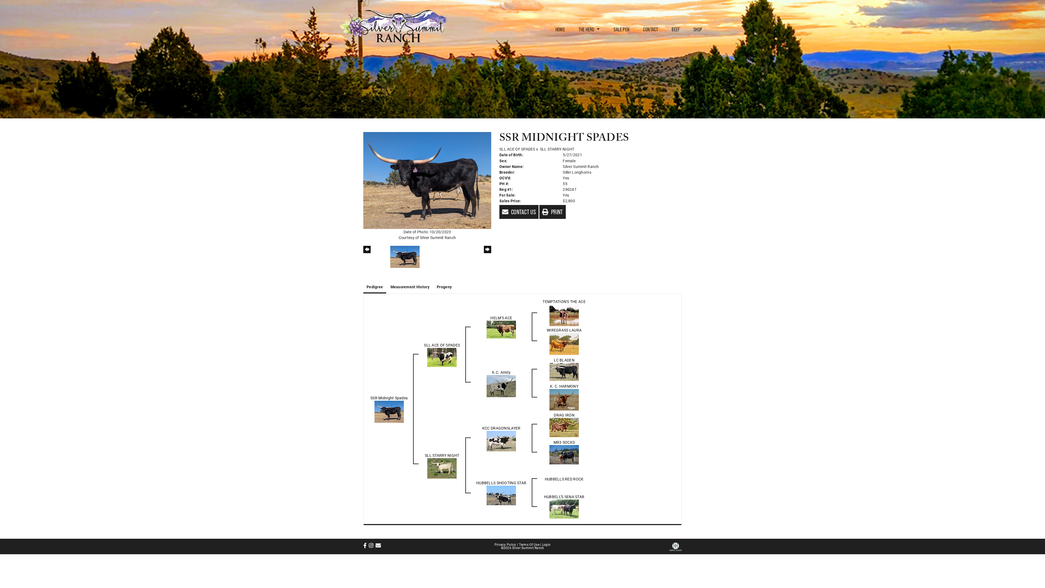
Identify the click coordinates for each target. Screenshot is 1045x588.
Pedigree (375, 286)
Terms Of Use (529, 544)
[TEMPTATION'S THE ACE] (564, 314)
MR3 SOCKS (564, 442)
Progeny (444, 286)
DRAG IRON (564, 415)
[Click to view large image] (427, 180)
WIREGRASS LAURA (564, 330)
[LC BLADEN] (564, 371)
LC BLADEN (564, 360)
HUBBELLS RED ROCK (564, 479)
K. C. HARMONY (564, 386)
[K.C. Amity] (501, 385)
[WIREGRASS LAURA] (564, 343)
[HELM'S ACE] (501, 329)
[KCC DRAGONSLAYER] (501, 440)
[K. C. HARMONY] (564, 399)
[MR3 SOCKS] (564, 454)
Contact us (523, 212)
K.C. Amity (501, 372)
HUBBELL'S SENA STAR (564, 496)
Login (546, 544)
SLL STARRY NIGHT (557, 149)
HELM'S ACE (501, 317)
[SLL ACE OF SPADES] (442, 356)
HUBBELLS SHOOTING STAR (501, 482)
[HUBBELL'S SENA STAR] (564, 508)
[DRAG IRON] (564, 427)
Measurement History (410, 286)
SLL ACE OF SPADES (517, 149)
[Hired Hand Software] (675, 546)
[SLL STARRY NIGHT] (442, 467)
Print (556, 212)
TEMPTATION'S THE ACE (564, 301)
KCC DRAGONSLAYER (501, 428)
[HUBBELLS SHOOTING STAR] (501, 495)
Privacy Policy (505, 544)
